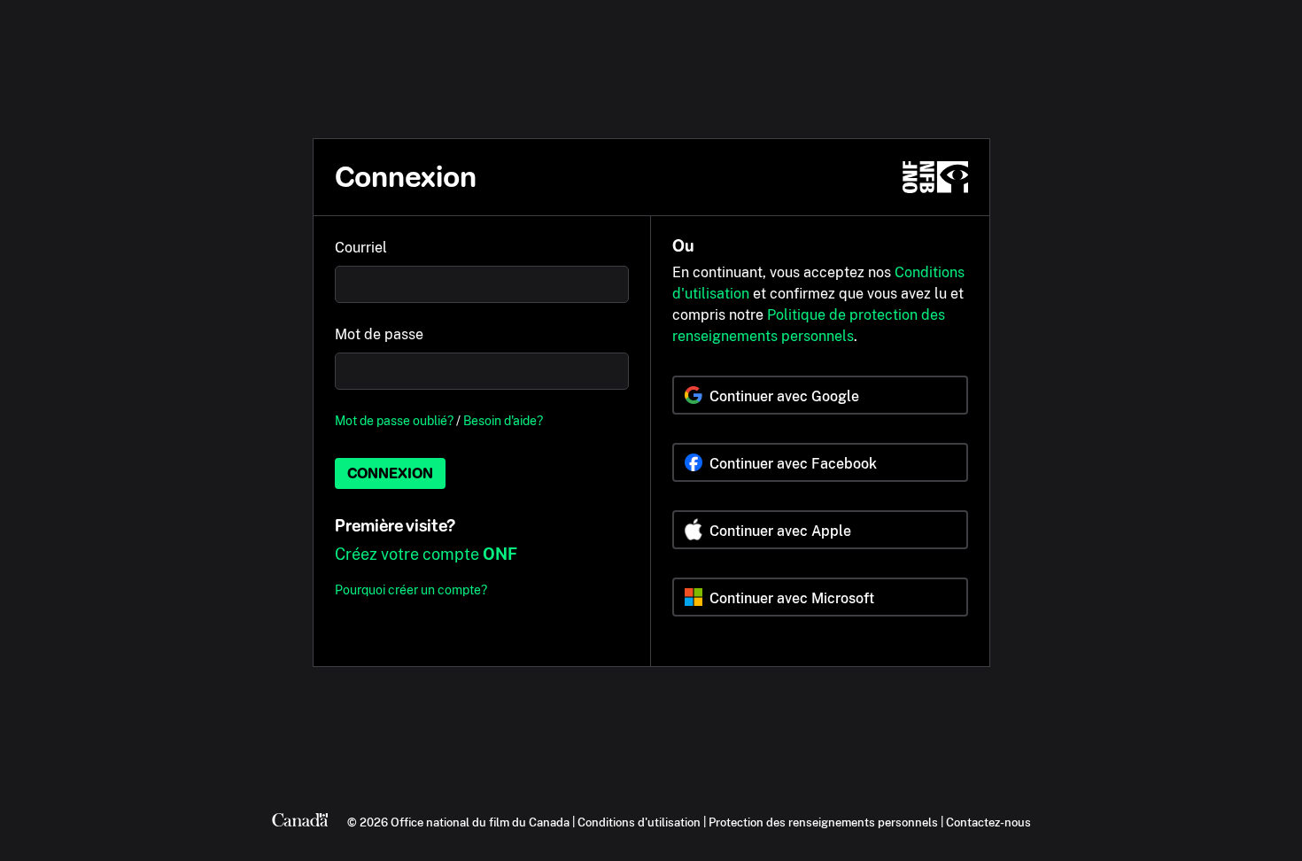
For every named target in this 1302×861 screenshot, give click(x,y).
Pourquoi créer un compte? (411, 589)
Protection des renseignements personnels (823, 822)
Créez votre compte (426, 554)
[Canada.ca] (300, 822)
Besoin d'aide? (503, 420)
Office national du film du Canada (480, 822)
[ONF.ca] (935, 177)
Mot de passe (379, 334)
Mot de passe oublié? (394, 420)
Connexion (390, 473)
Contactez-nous (988, 822)
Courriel (361, 247)
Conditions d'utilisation (639, 822)
